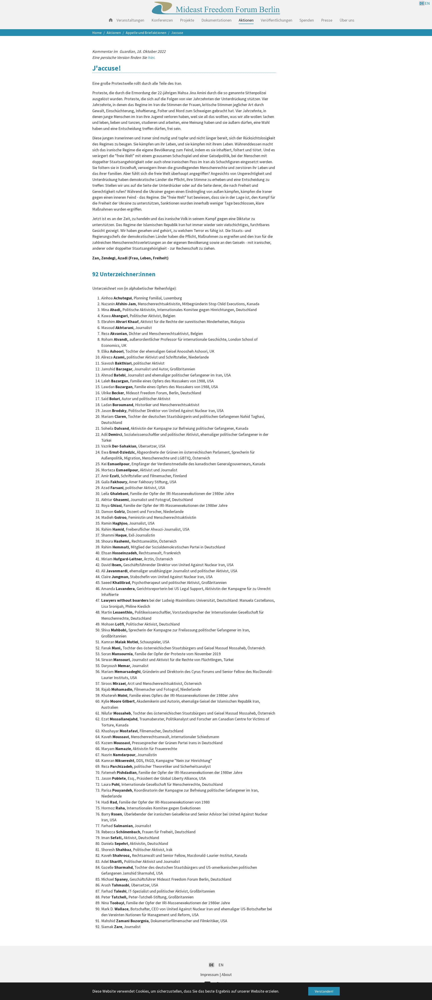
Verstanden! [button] (324, 991)
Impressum (209, 974)
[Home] (110, 20)
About (227, 974)
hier (151, 57)
